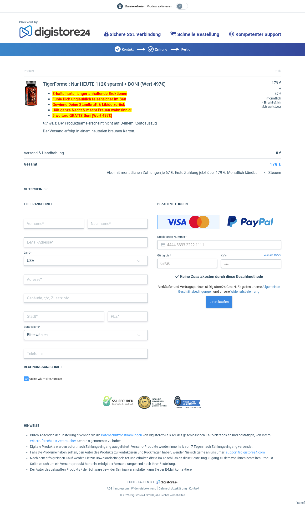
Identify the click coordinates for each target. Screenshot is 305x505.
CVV (224, 255)
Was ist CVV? (272, 255)
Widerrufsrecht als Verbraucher (53, 441)
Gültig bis (163, 255)
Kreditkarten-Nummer (171, 237)
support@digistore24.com (245, 452)
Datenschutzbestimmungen (121, 435)
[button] (138, 261)
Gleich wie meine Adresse (45, 378)
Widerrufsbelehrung (244, 291)
